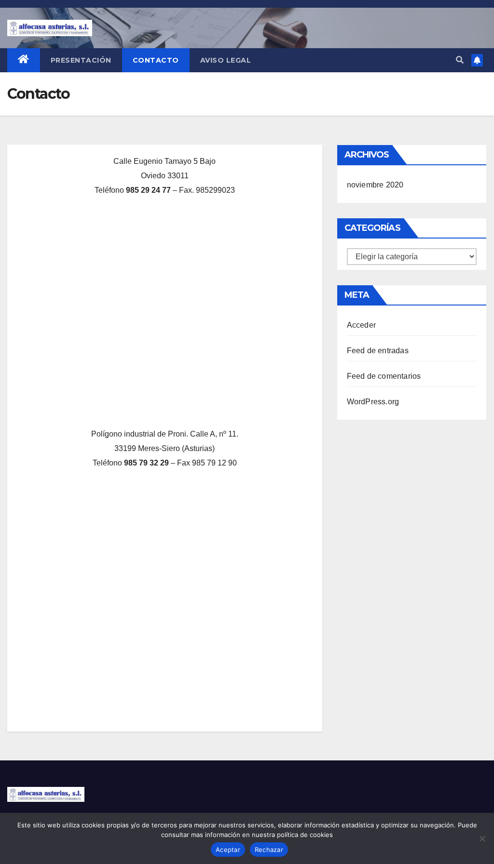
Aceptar (228, 849)
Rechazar (269, 849)
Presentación (81, 60)
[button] (460, 60)
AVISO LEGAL (225, 60)
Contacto (156, 60)
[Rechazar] (482, 838)
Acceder (361, 325)
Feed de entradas (378, 350)
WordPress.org (373, 402)
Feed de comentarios (384, 376)
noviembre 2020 (375, 185)
